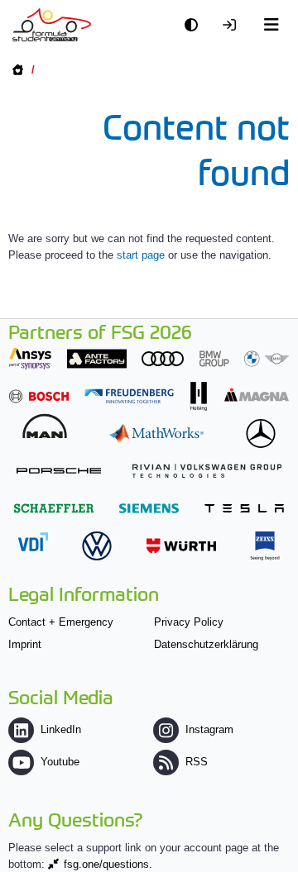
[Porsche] (59, 470)
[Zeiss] (265, 545)
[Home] (51, 24)
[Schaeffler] (54, 507)
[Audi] (163, 358)
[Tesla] (244, 507)
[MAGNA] (256, 394)
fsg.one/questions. (108, 864)
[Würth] (181, 545)
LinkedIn (61, 729)
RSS (196, 761)
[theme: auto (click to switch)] (195, 25)
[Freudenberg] (129, 396)
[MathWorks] (156, 433)
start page (141, 255)
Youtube (60, 761)
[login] (233, 25)
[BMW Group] (244, 358)
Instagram (209, 729)
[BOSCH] (39, 396)
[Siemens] (149, 507)
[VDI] (33, 541)
